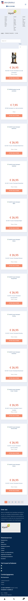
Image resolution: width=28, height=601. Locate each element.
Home (2, 33)
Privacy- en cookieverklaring (7, 552)
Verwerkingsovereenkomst (7, 556)
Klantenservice (4, 540)
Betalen (2, 542)
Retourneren (3, 544)
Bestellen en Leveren (5, 546)
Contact (2, 550)
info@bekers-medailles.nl (7, 589)
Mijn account (4, 599)
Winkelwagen (21, 598)
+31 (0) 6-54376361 (5, 587)
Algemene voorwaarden (6, 554)
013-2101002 (11, 6)
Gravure (2, 548)
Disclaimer (3, 558)
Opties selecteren (14, 78)
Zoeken (14, 599)
